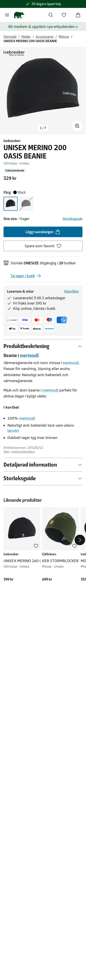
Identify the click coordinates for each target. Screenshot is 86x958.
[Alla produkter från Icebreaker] (14, 52)
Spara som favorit (39, 246)
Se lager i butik (23, 275)
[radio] (11, 204)
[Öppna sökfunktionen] (50, 15)
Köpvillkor (71, 291)
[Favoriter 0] (64, 15)
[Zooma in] (77, 126)
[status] (43, 128)
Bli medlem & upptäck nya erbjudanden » (43, 26)
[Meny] (7, 15)
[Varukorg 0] (78, 15)
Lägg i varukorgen (39, 231)
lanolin (13, 430)
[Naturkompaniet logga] (18, 15)
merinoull (29, 355)
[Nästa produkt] (80, 540)
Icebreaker (12, 140)
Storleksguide (72, 218)
